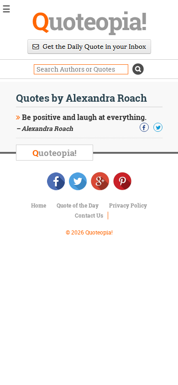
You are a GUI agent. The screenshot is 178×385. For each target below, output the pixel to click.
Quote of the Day (78, 205)
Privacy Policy (128, 205)
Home (38, 205)
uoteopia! (89, 20)
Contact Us (89, 215)
